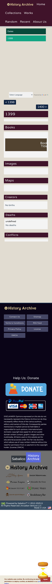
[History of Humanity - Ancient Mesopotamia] (36, 475)
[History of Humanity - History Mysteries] (15, 475)
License (37, 329)
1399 (10, 38)
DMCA (15, 335)
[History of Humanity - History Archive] (26, 467)
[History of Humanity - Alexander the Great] (36, 482)
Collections (13, 13)
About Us (40, 21)
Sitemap (37, 317)
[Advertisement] (26, 66)
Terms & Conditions (14, 323)
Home (41, 4)
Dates (10, 31)
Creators (11, 197)
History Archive (33, 457)
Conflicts (12, 235)
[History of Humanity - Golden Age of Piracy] (15, 494)
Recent (25, 21)
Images (11, 164)
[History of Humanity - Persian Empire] (15, 482)
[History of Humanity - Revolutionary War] (36, 495)
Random (11, 21)
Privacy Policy (14, 329)
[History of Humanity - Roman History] (15, 488)
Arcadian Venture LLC (31, 505)
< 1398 (10, 102)
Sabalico (18, 459)
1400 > (42, 107)
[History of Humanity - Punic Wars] (36, 488)
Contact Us (14, 317)
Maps (9, 180)
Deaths (10, 215)
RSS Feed (37, 323)
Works (28, 13)
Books (10, 127)
